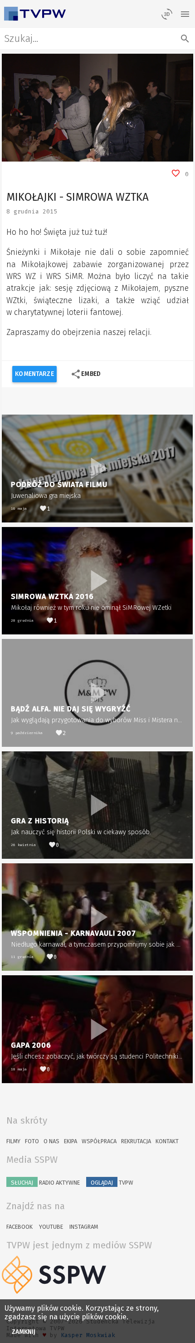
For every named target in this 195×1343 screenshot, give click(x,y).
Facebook (19, 1226)
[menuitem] (166, 155)
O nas (51, 1141)
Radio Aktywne (45, 1182)
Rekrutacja (136, 1141)
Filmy (13, 1141)
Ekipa (70, 1141)
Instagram (83, 1226)
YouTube (51, 1226)
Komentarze (34, 374)
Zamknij (24, 1332)
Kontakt (167, 1141)
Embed (85, 374)
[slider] (87, 155)
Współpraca (99, 1141)
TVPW (112, 1182)
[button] (29, 155)
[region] (97, 108)
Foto (32, 1141)
